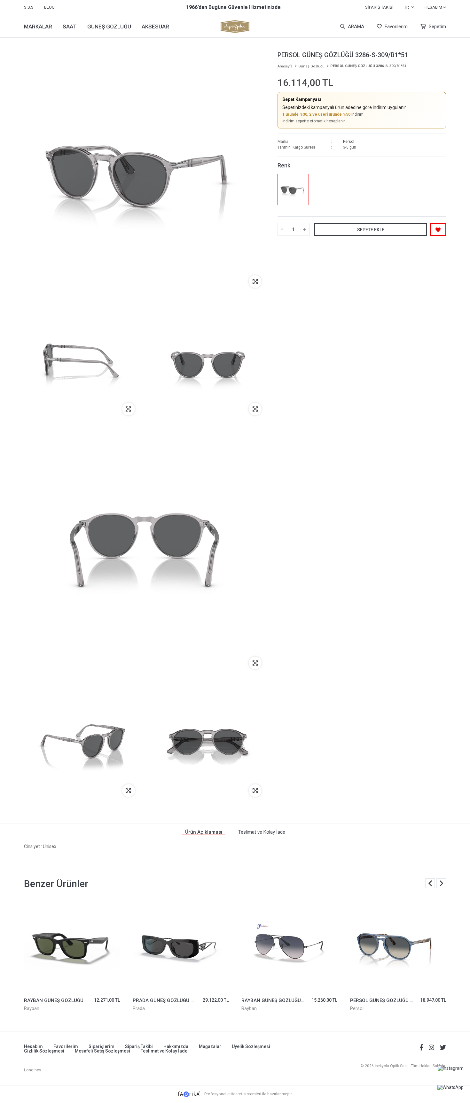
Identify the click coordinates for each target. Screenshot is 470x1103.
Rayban (31, 1008)
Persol (348, 141)
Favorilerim (395, 26)
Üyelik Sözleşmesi (251, 1046)
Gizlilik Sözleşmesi (44, 1050)
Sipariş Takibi (379, 7)
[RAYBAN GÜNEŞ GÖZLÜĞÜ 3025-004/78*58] (289, 944)
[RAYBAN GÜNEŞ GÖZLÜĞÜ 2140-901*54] (72, 944)
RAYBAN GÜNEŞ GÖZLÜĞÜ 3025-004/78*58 (290, 1000)
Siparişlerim (101, 1046)
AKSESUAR (155, 26)
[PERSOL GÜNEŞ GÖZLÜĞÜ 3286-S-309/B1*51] (293, 189)
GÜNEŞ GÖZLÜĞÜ (109, 26)
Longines (32, 1070)
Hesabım (33, 1046)
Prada (139, 1008)
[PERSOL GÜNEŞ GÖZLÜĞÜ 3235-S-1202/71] (398, 944)
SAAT (70, 26)
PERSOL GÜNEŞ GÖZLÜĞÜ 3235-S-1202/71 (398, 1000)
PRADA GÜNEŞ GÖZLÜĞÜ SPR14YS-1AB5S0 (182, 1000)
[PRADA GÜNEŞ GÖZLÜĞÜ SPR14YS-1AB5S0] (181, 944)
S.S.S (29, 7)
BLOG (49, 7)
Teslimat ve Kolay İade (164, 1050)
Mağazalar (210, 1046)
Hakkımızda (175, 1046)
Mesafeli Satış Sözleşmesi (102, 1050)
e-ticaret (234, 1093)
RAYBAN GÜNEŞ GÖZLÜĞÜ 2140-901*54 (69, 1000)
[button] (441, 883)
